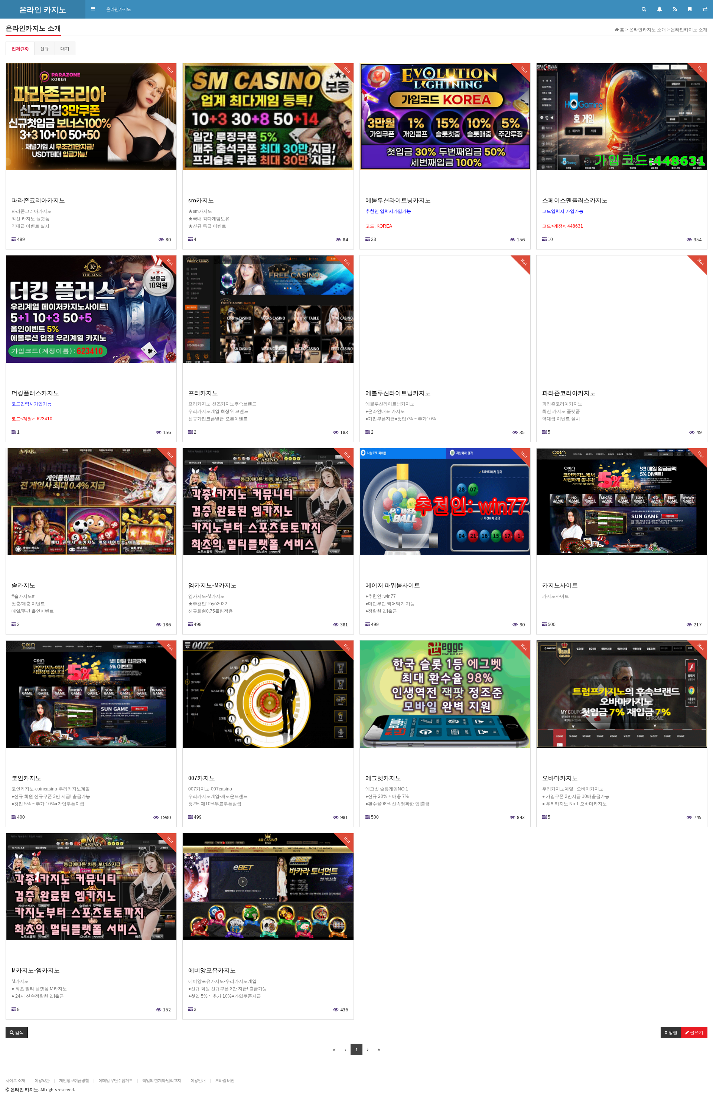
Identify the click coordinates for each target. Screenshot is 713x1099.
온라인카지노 (118, 9)
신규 (44, 48)
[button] (93, 9)
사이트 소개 (15, 1080)
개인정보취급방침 (74, 1080)
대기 (65, 48)
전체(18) (20, 48)
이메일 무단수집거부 (115, 1080)
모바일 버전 (224, 1080)
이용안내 (198, 1080)
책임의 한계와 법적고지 (161, 1080)
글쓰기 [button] (696, 1032)
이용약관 (42, 1080)
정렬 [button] (672, 1032)
